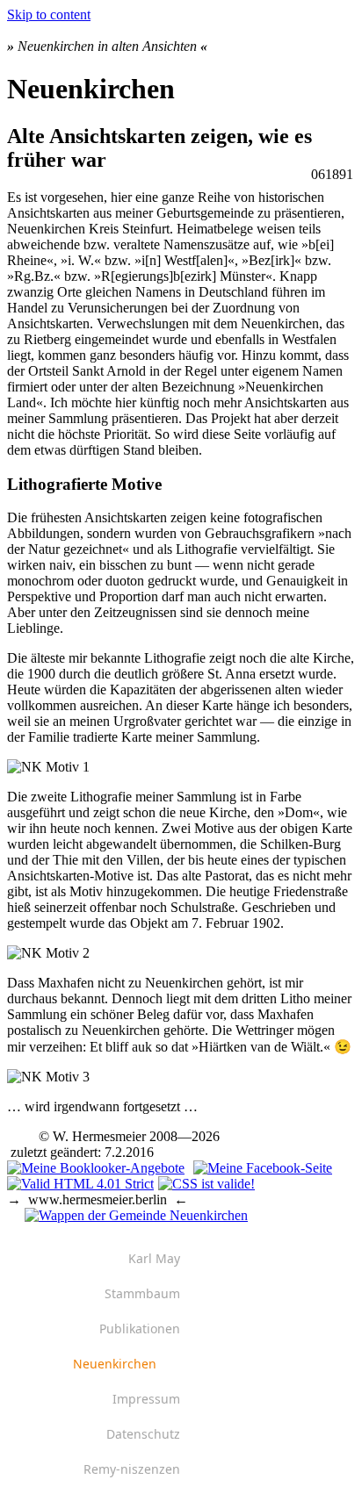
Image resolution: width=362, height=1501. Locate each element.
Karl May (154, 1258)
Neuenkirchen (114, 1363)
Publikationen (139, 1328)
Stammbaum (142, 1293)
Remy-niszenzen (131, 1469)
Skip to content (48, 14)
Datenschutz (143, 1434)
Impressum (146, 1398)
